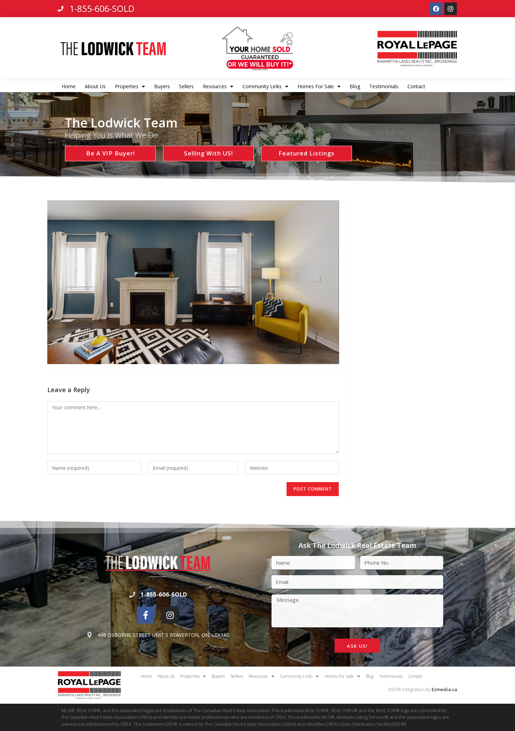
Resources (215, 86)
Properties (126, 86)
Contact (416, 86)
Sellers (186, 86)
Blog (355, 86)
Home (69, 86)
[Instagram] (450, 8)
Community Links (262, 86)
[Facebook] (436, 8)
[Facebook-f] (145, 615)
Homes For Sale (315, 86)
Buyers (162, 86)
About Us (95, 86)
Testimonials (383, 86)
